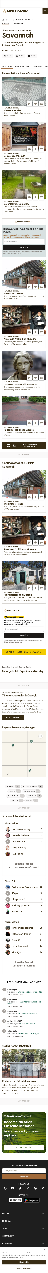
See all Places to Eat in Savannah (24, 652)
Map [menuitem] (27, 66)
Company (7, 1243)
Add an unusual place (18, 867)
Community (8, 1236)
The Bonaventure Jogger (28, 1033)
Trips (4, 1228)
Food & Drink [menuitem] (19, 66)
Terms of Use (17, 253)
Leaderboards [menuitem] (36, 66)
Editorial (7, 1221)
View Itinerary (13, 718)
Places (5, 1213)
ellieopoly (12, 1031)
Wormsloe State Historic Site (30, 992)
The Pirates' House (27, 1024)
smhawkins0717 (14, 1021)
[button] (29, 104)
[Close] (44, 1249)
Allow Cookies (24, 1262)
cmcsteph (12, 989)
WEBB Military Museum (27, 1014)
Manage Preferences (24, 1269)
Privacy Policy (7, 253)
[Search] (39, 11)
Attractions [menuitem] (7, 66)
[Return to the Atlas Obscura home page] (16, 11)
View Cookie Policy (16, 1257)
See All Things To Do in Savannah (22, 445)
